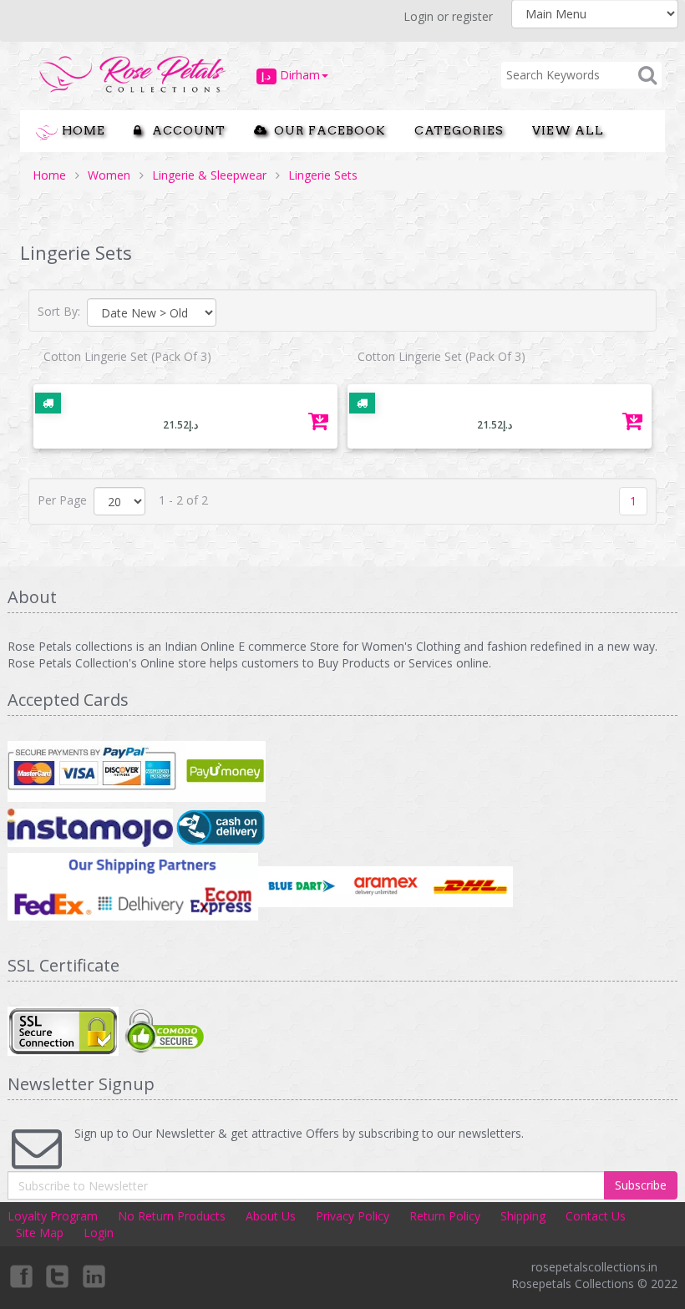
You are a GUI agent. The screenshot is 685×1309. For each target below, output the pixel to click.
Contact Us (596, 1216)
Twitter (57, 1275)
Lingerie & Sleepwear (209, 175)
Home (81, 130)
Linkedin (95, 1275)
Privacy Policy (352, 1216)
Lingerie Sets (323, 175)
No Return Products (172, 1216)
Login (99, 1233)
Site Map (39, 1233)
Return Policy (444, 1216)
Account (184, 130)
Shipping (522, 1216)
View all (568, 130)
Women (109, 175)
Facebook (20, 1275)
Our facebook (326, 130)
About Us (271, 1216)
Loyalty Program (53, 1216)
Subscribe (641, 1185)
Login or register (448, 16)
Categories (459, 130)
